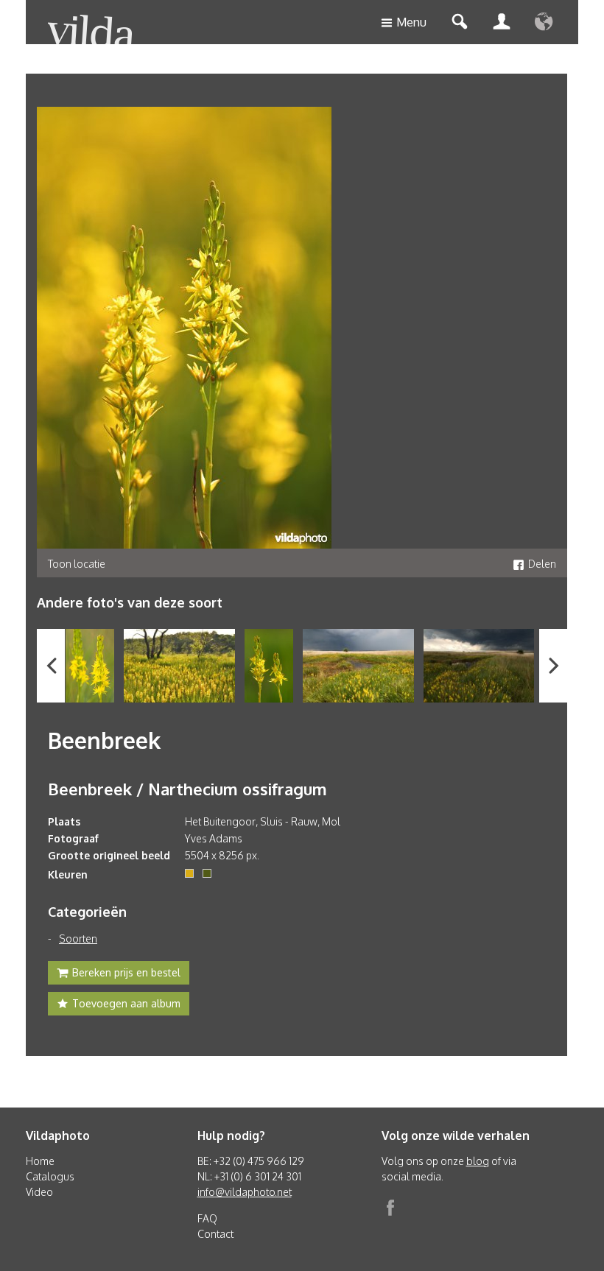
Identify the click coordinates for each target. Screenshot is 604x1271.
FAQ (207, 1218)
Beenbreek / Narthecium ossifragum (187, 788)
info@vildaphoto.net (244, 1192)
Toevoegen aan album (126, 1003)
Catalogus (50, 1176)
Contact (215, 1234)
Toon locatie (76, 563)
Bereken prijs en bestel (126, 972)
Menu (411, 22)
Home (40, 1161)
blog (477, 1161)
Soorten (78, 938)
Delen (542, 563)
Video (39, 1192)
